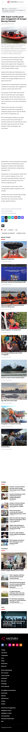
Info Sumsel (12, 8)
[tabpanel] (14, 619)
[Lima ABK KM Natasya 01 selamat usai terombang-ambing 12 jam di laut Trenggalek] (14, 343)
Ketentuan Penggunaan (8, 708)
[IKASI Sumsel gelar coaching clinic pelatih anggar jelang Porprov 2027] (4, 512)
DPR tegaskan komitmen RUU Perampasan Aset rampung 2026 (16, 542)
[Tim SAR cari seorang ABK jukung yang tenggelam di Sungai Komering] (14, 414)
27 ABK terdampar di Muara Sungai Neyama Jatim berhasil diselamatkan (12, 376)
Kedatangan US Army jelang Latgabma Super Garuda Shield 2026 (14, 623)
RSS (2, 721)
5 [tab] (18, 629)
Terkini (3, 482)
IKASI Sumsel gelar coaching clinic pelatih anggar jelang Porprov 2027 (17, 512)
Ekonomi (3, 681)
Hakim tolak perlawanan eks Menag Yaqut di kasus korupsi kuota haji (17, 527)
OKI (16, 230)
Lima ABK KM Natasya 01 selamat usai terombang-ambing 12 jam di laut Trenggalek (13, 353)
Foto (2, 607)
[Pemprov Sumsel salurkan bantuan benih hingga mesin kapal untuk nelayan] (4, 489)
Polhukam (4, 678)
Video (3, 661)
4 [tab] (16, 629)
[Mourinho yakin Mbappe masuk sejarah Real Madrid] (4, 535)
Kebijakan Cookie (6, 713)
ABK (5, 230)
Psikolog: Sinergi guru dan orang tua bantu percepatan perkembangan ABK (13, 281)
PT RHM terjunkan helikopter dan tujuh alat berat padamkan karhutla (16, 593)
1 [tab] (9, 629)
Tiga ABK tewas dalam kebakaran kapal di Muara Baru (13, 445)
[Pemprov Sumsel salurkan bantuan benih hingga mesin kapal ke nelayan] (4, 505)
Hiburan (3, 695)
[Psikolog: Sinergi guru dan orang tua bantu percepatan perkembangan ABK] (14, 272)
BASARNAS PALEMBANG (8, 233)
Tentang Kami (5, 716)
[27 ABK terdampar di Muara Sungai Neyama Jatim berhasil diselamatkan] (14, 368)
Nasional (3, 666)
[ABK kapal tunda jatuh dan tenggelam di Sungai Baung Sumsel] (14, 561)
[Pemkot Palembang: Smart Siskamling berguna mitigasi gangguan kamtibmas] (4, 496)
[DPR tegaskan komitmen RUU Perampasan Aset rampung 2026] (4, 542)
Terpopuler (4, 655)
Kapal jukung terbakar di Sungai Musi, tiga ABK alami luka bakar (13, 399)
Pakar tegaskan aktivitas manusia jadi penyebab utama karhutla (16, 576)
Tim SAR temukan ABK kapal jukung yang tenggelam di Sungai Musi (12, 329)
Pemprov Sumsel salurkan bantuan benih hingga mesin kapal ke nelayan (17, 504)
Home (6, 8)
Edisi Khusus (5, 698)
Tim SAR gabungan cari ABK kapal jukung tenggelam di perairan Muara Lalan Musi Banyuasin (12, 305)
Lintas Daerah (5, 675)
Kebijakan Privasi (6, 710)
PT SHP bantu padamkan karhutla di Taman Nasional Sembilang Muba (17, 600)
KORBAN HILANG (21, 233)
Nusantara (4, 663)
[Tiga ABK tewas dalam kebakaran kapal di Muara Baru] (14, 437)
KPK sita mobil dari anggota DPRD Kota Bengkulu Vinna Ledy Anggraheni (17, 519)
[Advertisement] (14, 145)
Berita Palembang (6, 670)
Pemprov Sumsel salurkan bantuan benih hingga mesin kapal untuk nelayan (17, 488)
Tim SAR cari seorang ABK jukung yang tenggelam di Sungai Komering (13, 422)
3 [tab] (14, 629)
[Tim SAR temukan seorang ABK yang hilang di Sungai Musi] (14, 249)
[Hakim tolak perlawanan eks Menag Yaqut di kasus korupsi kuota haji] (4, 527)
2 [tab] (11, 629)
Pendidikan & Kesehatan (8, 690)
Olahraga (4, 683)
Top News (4, 548)
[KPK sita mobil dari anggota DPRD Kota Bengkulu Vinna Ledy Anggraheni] (4, 520)
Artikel (3, 701)
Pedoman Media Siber (7, 718)
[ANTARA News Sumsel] (15, 2)
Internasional (5, 686)
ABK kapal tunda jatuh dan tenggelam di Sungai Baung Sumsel (13, 11)
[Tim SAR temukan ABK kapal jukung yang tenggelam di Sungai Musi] (14, 320)
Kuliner (3, 704)
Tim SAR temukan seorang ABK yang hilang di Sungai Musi (12, 258)
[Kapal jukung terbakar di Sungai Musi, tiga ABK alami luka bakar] (14, 391)
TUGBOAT (11, 230)
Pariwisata (4, 693)
